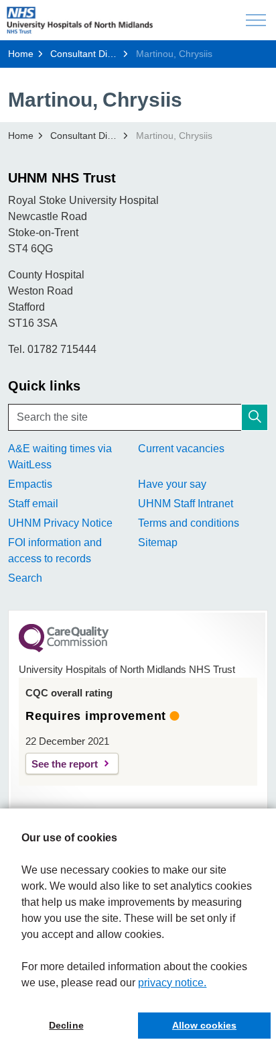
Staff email (33, 503)
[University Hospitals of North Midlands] (80, 20)
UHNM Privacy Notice (60, 523)
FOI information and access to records (55, 550)
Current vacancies (181, 448)
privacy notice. (172, 982)
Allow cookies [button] (204, 1025)
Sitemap (158, 542)
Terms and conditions (188, 523)
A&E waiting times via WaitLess (60, 456)
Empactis (30, 484)
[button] (254, 417)
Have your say (172, 484)
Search (25, 578)
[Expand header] (256, 20)
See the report (64, 764)
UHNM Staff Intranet (185, 503)
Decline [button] (66, 1025)
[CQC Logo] (64, 648)
